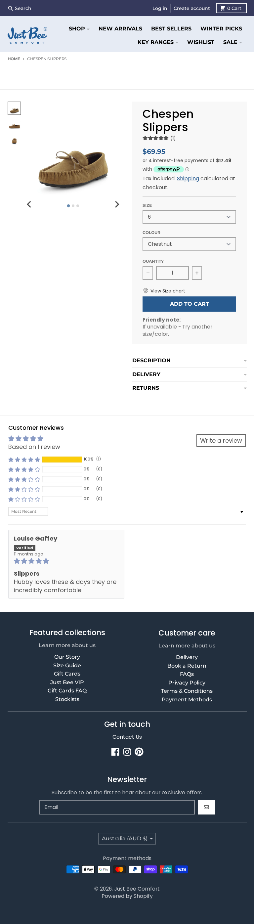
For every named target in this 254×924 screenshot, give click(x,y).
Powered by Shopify (127, 896)
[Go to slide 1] (68, 205)
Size (147, 205)
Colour (151, 232)
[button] (164, 290)
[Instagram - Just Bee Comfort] (127, 751)
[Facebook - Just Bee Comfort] (115, 751)
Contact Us (127, 737)
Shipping (188, 178)
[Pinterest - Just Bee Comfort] (139, 751)
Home (14, 58)
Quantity (153, 261)
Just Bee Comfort (137, 889)
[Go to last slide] (29, 204)
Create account (192, 8)
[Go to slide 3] (77, 205)
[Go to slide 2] (73, 205)
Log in (159, 8)
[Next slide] (116, 204)
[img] (66, 561)
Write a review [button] (221, 440)
